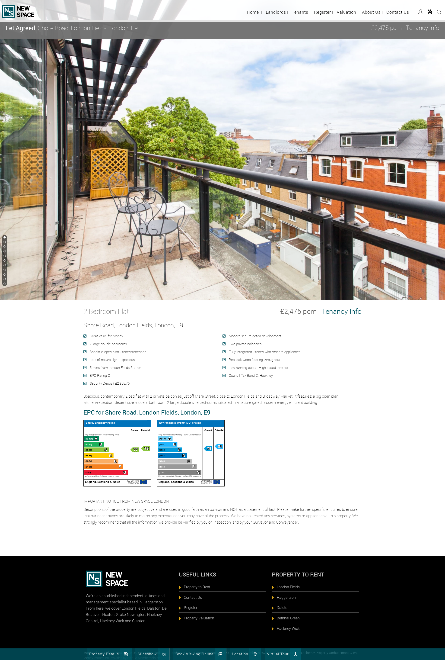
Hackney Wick (288, 628)
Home (254, 12)
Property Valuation (199, 618)
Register (323, 12)
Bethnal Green (288, 618)
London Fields (288, 586)
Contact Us (397, 12)
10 (4, 279)
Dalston (283, 607)
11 (4, 284)
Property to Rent (197, 586)
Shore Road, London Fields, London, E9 (72, 28)
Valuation (348, 12)
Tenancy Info (422, 28)
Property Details (104, 654)
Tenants (301, 12)
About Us (372, 12)
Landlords (277, 12)
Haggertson (286, 597)
